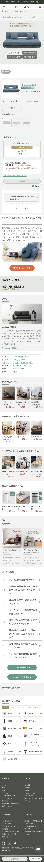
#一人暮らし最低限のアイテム (23, 363)
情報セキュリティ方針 (9, 834)
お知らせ (5, 801)
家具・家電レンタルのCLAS (12, 17)
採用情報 (27, 788)
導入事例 (27, 829)
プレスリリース (29, 793)
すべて (26, 17)
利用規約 (5, 829)
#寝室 (22, 369)
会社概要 (27, 785)
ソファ (41, 17)
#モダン (15, 372)
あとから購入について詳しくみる (15, 176)
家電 (5, 707)
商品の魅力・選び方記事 (10, 803)
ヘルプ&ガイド (7, 821)
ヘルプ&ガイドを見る (20, 677)
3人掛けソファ (24, 357)
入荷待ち (22, 181)
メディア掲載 (28, 795)
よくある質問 (6, 823)
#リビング (16, 369)
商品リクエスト (7, 806)
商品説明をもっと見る (22, 268)
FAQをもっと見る (22, 208)
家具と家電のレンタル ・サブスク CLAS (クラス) (22, 2)
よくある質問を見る (20, 667)
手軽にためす (28, 823)
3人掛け (12, 108)
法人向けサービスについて (33, 821)
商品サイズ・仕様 (11, 279)
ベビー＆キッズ (7, 798)
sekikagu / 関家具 (19, 360)
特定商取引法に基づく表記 (11, 831)
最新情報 (27, 790)
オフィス (21, 707)
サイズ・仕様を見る (33, 101)
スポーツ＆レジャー (34, 707)
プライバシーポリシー (9, 826)
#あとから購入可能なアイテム (23, 366)
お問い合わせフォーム (9, 837)
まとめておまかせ (30, 826)
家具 (33, 17)
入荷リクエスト (35, 859)
